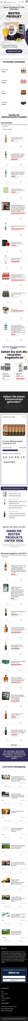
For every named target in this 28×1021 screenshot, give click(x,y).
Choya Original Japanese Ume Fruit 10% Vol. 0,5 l (17, 138)
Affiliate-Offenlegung (6, 1011)
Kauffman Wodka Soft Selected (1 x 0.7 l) (16, 259)
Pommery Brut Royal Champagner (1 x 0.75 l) (17, 645)
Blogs (3, 834)
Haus (2, 991)
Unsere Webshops (5, 998)
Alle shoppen (4, 994)
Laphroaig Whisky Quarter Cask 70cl (10, 376)
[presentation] (2, 368)
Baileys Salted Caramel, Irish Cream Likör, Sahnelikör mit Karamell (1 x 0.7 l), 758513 (18, 731)
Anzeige (3, 71)
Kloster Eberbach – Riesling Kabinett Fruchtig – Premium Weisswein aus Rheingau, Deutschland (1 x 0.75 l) (18, 155)
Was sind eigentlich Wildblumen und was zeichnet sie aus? (16, 933)
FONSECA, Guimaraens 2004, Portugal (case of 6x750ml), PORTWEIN (17, 516)
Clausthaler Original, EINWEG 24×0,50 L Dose (18, 662)
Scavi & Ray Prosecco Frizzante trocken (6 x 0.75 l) (18, 293)
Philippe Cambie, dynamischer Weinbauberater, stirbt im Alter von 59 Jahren (17, 882)
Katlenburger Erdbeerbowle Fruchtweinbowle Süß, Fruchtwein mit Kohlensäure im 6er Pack (18, 276)
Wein (3, 783)
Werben (3, 1000)
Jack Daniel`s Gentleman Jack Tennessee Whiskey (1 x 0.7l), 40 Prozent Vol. (18, 629)
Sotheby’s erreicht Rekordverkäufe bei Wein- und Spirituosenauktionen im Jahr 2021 (18, 796)
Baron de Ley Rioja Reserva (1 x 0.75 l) (18, 612)
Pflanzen (4, 937)
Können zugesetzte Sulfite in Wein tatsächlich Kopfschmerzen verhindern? (18, 916)
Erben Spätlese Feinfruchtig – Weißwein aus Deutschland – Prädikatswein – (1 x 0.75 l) (18, 173)
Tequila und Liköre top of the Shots (17, 812)
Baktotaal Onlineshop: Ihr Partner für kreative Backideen (17, 830)
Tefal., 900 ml (14, 309)
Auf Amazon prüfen (18, 476)
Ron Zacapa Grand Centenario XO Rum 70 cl (17, 243)
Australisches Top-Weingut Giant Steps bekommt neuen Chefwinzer (18, 847)
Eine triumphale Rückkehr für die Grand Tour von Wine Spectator (18, 864)
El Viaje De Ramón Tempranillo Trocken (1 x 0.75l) (23, 376)
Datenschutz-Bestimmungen (9, 1006)
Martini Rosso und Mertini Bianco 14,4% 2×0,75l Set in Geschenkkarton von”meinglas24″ (18, 697)
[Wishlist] (23, 2)
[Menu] (2, 2)
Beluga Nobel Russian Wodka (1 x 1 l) (18, 226)
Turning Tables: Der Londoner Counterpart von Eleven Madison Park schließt (18, 899)
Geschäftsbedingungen (7, 1008)
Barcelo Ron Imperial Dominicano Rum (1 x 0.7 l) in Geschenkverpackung (18, 679)
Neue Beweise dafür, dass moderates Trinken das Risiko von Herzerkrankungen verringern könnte (18, 779)
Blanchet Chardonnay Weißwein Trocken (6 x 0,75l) (18, 189)
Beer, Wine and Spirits (13, 491)
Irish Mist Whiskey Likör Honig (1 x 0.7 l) (17, 714)
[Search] (19, 2)
